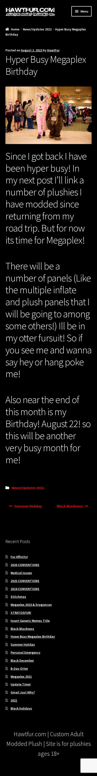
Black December (22, 660)
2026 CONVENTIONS (25, 565)
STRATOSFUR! (21, 613)
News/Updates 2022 (37, 29)
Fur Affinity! (19, 557)
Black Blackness (70, 508)
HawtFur (53, 50)
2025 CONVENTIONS (25, 581)
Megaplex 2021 (21, 676)
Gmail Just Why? (23, 692)
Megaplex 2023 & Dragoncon (31, 605)
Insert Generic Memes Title (30, 621)
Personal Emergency (25, 652)
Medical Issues (21, 573)
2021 (14, 700)
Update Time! (21, 684)
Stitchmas (18, 596)
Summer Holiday (28, 508)
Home (15, 29)
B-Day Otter (19, 668)
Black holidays (21, 708)
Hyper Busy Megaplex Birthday (33, 636)
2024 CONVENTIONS (25, 589)
